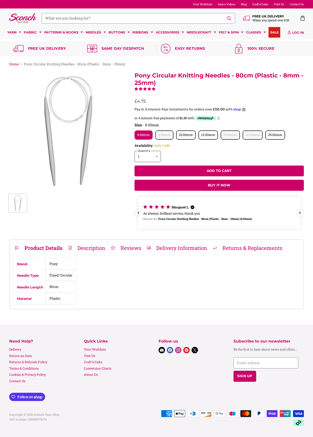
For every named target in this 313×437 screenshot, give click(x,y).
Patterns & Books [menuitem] (61, 32)
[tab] (38, 248)
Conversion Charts (98, 368)
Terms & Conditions (24, 368)
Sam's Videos (226, 4)
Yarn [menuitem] (11, 32)
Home (14, 64)
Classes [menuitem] (253, 32)
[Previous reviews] (138, 213)
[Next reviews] (300, 213)
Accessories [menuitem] (167, 32)
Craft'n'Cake (260, 4)
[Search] (229, 18)
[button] (145, 88)
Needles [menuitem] (93, 32)
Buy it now (219, 185)
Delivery (15, 349)
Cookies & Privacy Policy (27, 374)
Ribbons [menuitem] (140, 32)
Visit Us (279, 4)
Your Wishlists (202, 4)
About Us (91, 374)
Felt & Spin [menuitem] (229, 32)
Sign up (245, 376)
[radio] (144, 135)
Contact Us (297, 4)
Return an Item (20, 356)
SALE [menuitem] (274, 32)
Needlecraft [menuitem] (199, 32)
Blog (244, 4)
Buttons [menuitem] (117, 32)
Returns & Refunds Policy (28, 362)
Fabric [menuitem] (30, 32)
